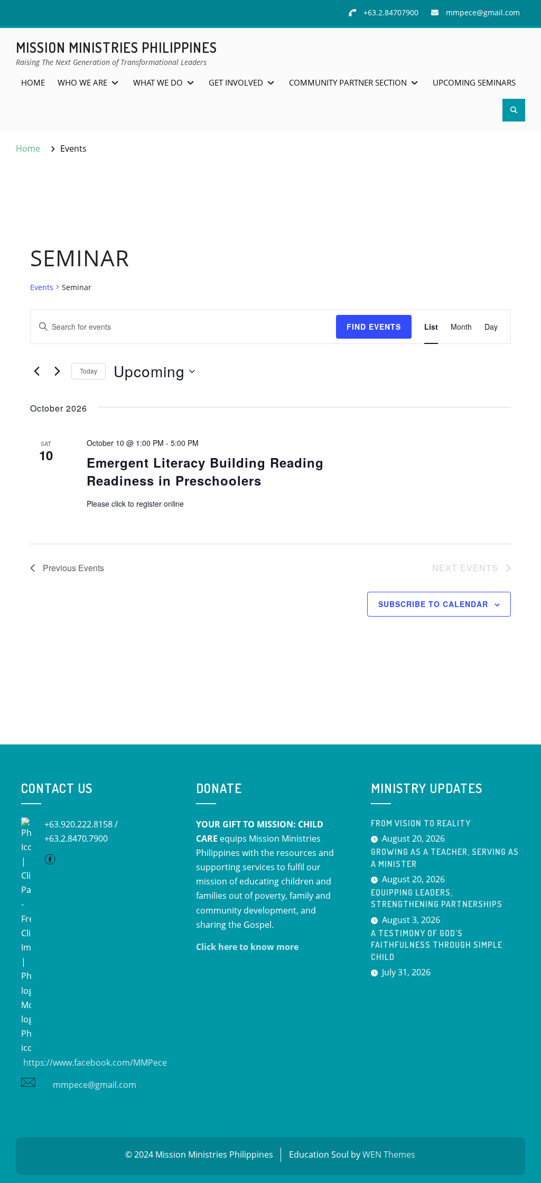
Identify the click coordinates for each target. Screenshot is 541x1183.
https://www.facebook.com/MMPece (94, 1062)
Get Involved (236, 82)
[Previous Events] (36, 371)
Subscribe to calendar (433, 604)
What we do (158, 82)
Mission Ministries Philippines (116, 47)
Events (41, 287)
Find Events (374, 326)
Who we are (82, 82)
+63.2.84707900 (390, 12)
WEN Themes (388, 1154)
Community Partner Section (348, 82)
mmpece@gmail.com (483, 12)
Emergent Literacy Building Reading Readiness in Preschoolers (205, 471)
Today (88, 370)
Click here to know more (247, 947)
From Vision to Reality (421, 823)
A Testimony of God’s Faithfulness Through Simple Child (436, 945)
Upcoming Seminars (474, 82)
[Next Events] (57, 371)
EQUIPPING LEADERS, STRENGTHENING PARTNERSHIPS (436, 898)
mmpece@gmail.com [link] (92, 1085)
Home (33, 82)
